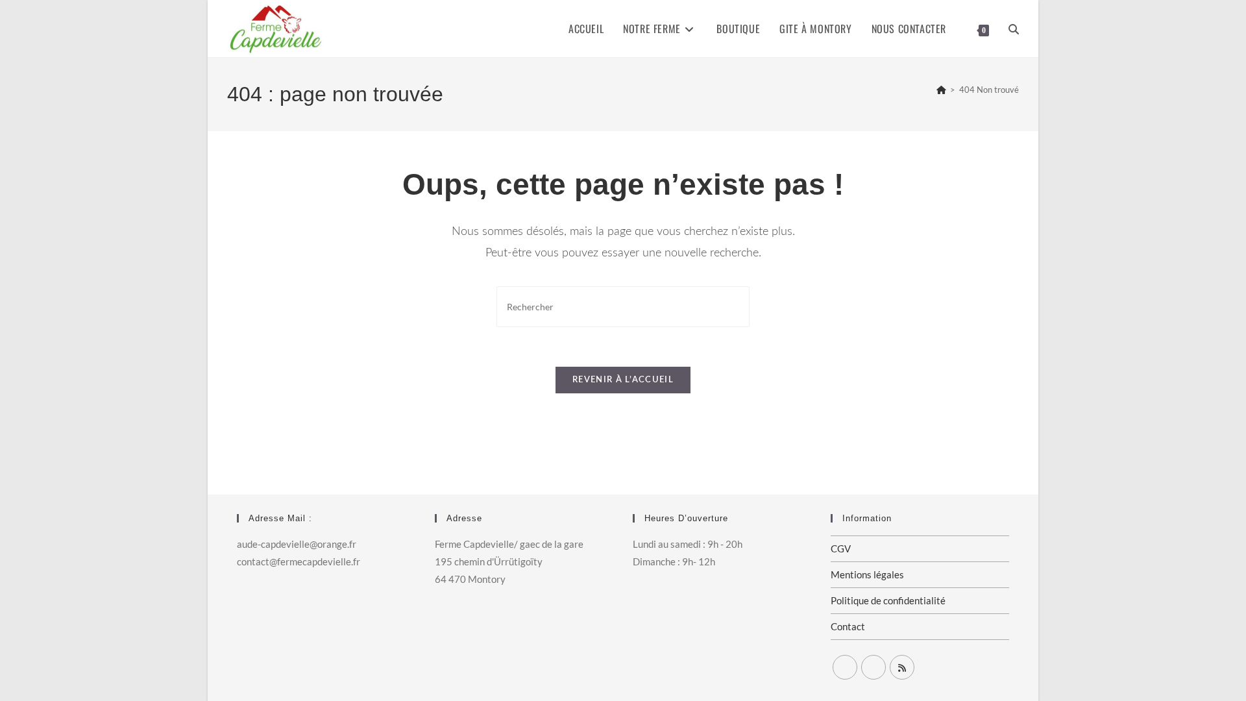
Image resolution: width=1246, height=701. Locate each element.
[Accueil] (941, 89)
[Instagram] (873, 667)
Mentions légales (867, 574)
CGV (841, 548)
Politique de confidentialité (888, 600)
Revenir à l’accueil (623, 380)
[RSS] (902, 667)
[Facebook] (845, 667)
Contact (848, 626)
